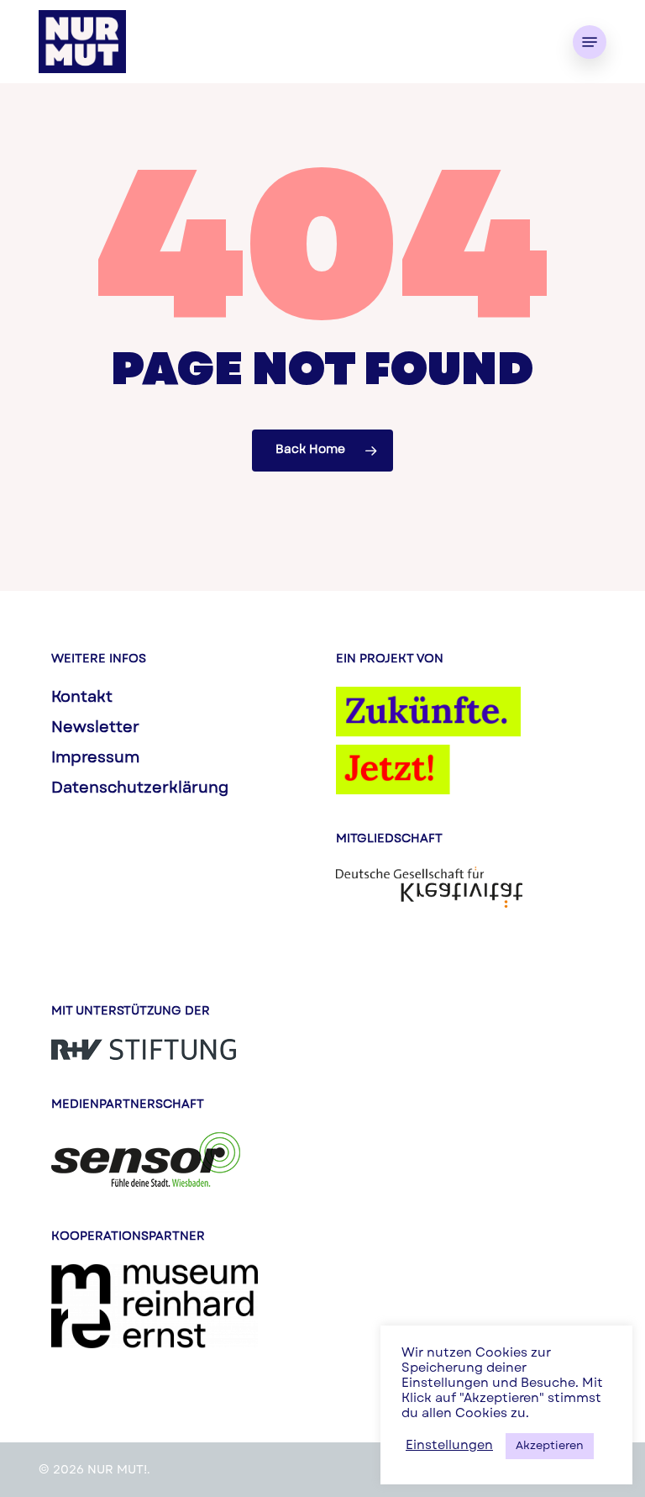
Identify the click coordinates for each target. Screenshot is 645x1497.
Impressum (95, 759)
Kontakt (82, 698)
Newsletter (95, 728)
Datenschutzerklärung (139, 789)
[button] (589, 42)
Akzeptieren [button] (550, 1446)
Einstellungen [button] (449, 1446)
